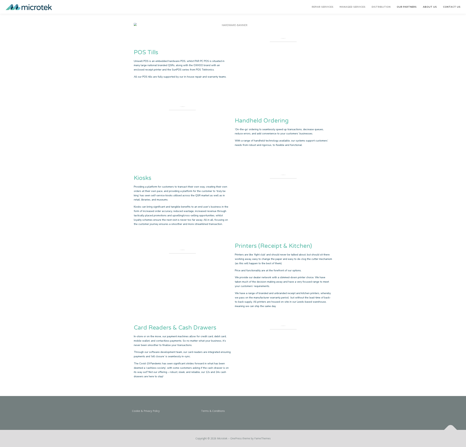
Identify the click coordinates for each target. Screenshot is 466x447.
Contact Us (452, 6)
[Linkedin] (301, 413)
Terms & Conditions (213, 411)
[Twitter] (284, 413)
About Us (430, 6)
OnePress (236, 438)
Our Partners (407, 6)
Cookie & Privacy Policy (146, 411)
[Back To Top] (450, 430)
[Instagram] (293, 413)
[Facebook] (275, 413)
